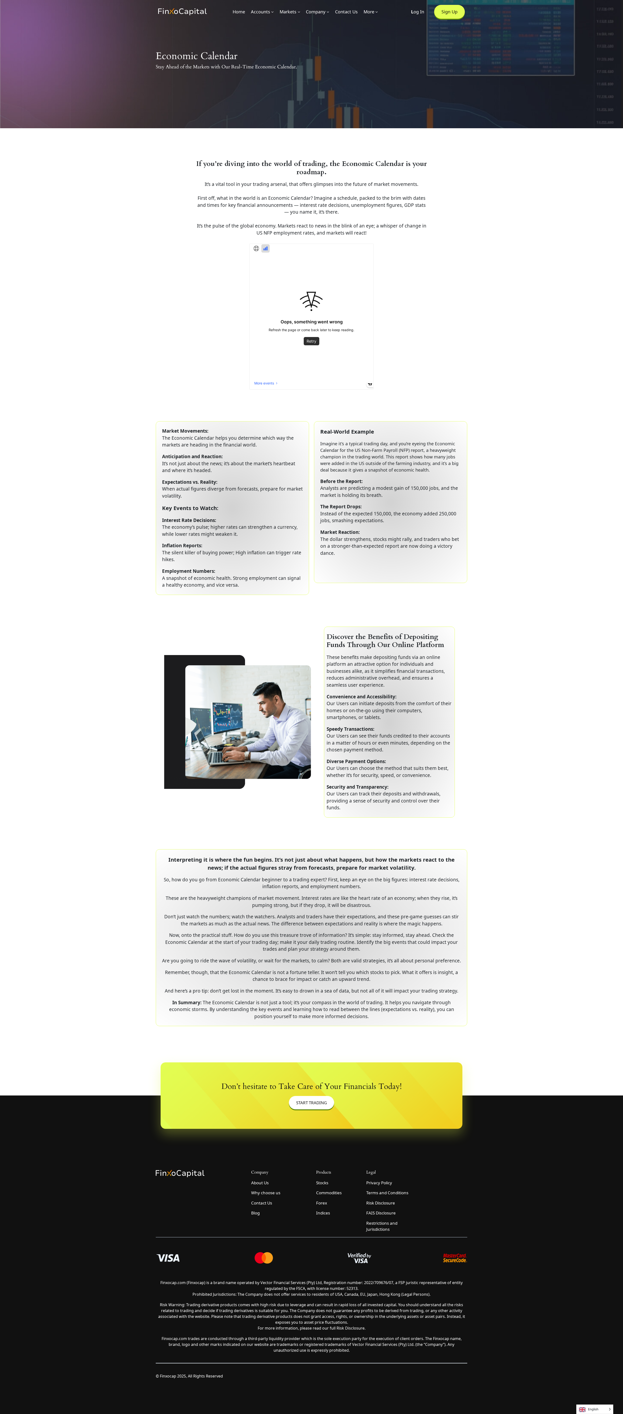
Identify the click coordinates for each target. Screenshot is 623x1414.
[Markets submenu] (299, 11)
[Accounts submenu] (272, 11)
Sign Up (449, 12)
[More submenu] (376, 11)
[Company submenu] (328, 11)
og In (417, 12)
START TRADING (311, 1102)
